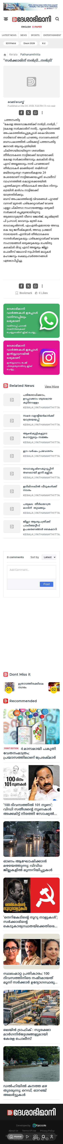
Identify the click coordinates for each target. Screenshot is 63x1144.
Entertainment (52, 35)
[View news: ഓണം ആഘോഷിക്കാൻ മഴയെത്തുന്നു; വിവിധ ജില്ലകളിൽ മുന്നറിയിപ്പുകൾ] (31, 839)
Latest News (9, 35)
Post (46, 584)
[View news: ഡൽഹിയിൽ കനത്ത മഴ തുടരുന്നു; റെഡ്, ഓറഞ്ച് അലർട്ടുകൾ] (31, 1064)
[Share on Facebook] (21, 112)
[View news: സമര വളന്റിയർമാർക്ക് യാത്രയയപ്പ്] (11, 420)
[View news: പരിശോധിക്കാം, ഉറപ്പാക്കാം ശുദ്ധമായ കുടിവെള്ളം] (11, 399)
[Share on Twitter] (28, 112)
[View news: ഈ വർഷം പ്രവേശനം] (11, 456)
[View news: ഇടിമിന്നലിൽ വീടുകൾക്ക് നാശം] (11, 491)
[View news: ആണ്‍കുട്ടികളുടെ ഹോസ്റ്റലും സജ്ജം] (11, 438)
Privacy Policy (47, 1130)
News (23, 35)
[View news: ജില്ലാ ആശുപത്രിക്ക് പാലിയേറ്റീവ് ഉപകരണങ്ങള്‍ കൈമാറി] (11, 526)
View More (52, 386)
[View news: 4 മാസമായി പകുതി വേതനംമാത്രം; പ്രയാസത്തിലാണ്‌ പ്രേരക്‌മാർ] (31, 726)
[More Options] (42, 112)
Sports (35, 35)
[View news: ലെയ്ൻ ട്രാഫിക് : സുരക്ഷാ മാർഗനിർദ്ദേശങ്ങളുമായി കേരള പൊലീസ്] (31, 1007)
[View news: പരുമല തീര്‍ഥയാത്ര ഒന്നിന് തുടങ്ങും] (11, 509)
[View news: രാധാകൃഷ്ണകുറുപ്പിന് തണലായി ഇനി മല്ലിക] (11, 473)
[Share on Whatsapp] (35, 112)
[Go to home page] (32, 19)
